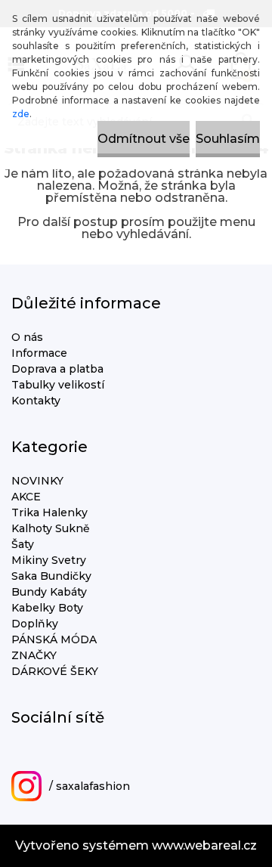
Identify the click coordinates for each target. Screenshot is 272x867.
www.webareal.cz (204, 845)
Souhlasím (228, 139)
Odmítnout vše (143, 139)
